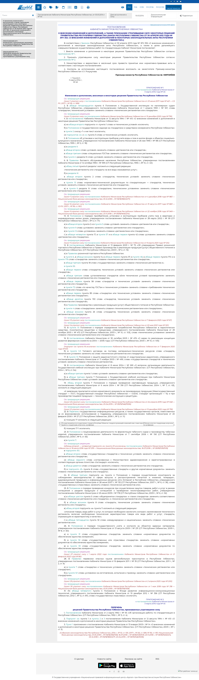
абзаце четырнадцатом (81, 106)
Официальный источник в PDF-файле (162, 25)
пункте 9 (72, 228)
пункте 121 (73, 573)
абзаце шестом (75, 496)
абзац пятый (72, 166)
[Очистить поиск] (33, 15)
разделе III (73, 173)
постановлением (93, 101)
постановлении (75, 118)
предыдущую (73, 99)
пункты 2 (96, 619)
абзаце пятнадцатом (79, 520)
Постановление (73, 613)
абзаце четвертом (77, 234)
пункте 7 (72, 440)
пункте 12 (72, 231)
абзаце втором (73, 150)
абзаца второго (76, 124)
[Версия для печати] (88, 7)
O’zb (142, 7)
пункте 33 (75, 546)
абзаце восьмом (85, 257)
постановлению (144, 90)
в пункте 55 (69, 266)
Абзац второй (75, 383)
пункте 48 (138, 257)
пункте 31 (76, 534)
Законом (85, 43)
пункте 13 (71, 182)
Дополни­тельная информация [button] (158, 16)
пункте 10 (74, 327)
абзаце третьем (73, 153)
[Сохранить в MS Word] (76, 7)
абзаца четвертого (81, 591)
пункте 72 (70, 287)
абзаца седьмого (77, 460)
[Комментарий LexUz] (57, 7)
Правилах (74, 160)
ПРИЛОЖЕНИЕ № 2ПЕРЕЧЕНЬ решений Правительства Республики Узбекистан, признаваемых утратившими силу (17, 54)
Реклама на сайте (133, 659)
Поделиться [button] (187, 16)
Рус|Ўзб (150, 7)
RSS (157, 659)
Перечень (74, 411)
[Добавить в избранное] (45, 7)
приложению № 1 (66, 54)
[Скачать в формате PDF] (82, 7)
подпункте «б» (72, 450)
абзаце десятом (74, 299)
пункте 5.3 (75, 351)
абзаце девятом (74, 466)
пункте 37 (104, 234)
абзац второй (72, 508)
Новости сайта (104, 659)
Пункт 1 (69, 624)
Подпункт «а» (73, 619)
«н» (85, 135)
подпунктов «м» (74, 135)
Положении (73, 128)
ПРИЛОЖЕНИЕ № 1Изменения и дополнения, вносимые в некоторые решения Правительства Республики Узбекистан (18, 43)
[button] (18, 28)
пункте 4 (72, 157)
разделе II (73, 147)
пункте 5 (99, 224)
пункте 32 (75, 540)
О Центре (79, 659)
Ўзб (135, 7)
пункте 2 (70, 131)
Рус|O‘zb (160, 7)
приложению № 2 (66, 60)
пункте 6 (73, 188)
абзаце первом (120, 234)
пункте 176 (63, 259)
